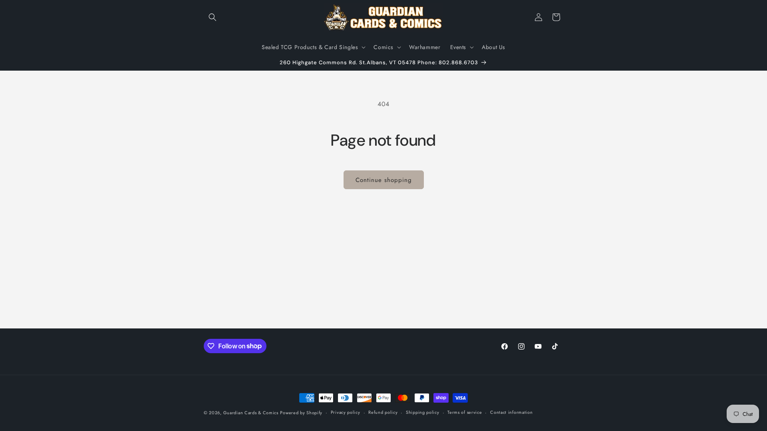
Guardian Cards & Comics (250, 412)
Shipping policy (422, 412)
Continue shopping (384, 180)
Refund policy (382, 412)
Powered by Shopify (301, 412)
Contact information (511, 412)
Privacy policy (345, 412)
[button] (212, 17)
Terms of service (464, 412)
